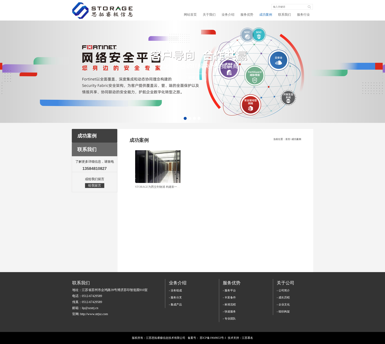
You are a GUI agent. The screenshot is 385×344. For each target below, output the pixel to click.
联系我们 (284, 14)
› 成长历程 (283, 297)
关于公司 (285, 282)
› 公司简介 (283, 290)
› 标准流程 (229, 304)
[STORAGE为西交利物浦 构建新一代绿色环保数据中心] (158, 166)
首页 (287, 139)
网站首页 (190, 14)
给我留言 (94, 185)
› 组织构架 (283, 311)
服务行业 (303, 14)
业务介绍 (228, 14)
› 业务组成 (175, 290)
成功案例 (265, 14)
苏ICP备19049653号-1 (213, 337)
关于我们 (209, 14)
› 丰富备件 (229, 297)
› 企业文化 (283, 304)
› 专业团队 (229, 318)
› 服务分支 (175, 297)
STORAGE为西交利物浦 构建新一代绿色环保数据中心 (168, 186)
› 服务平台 (229, 290)
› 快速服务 (229, 311)
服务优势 (246, 14)
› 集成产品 (175, 304)
